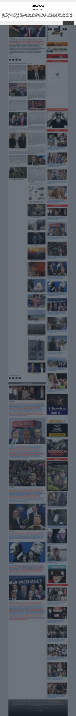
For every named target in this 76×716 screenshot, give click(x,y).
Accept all (68, 22)
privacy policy (20, 17)
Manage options (55, 22)
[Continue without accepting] (3, 1)
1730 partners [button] (9, 11)
